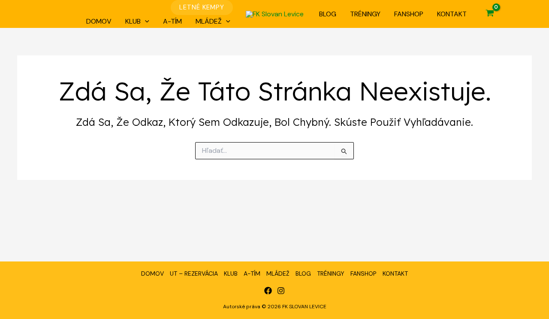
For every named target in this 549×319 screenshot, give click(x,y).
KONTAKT (452, 13)
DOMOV (99, 21)
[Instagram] (281, 291)
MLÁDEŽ (209, 21)
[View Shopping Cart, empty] (490, 14)
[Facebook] (268, 291)
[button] (202, 7)
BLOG (327, 13)
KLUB (133, 21)
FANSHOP (408, 13)
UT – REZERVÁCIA (194, 273)
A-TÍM (172, 21)
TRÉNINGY (365, 13)
